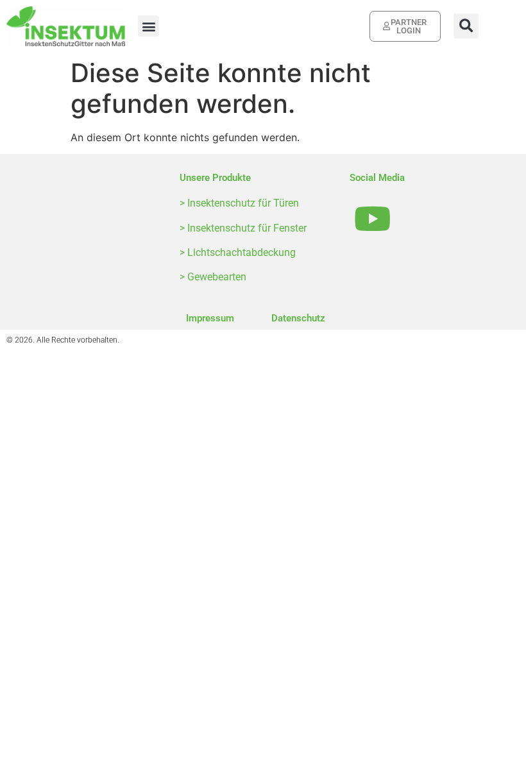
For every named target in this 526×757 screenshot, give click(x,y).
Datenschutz (298, 318)
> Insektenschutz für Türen (239, 203)
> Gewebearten (213, 277)
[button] (148, 26)
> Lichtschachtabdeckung (238, 252)
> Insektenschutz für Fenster (243, 228)
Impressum (210, 318)
